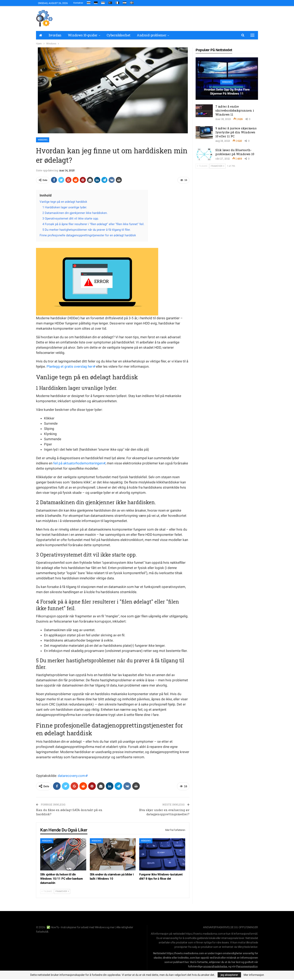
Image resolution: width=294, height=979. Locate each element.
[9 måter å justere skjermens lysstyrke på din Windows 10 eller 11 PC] (204, 132)
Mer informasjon (254, 974)
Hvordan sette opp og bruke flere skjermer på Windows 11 (227, 92)
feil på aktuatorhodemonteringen (78, 463)
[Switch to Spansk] (124, 2)
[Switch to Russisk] (88, 2)
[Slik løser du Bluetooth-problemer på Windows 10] (204, 154)
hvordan (55, 35)
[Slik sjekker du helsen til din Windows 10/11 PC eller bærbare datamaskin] (63, 854)
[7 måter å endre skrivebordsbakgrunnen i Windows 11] (204, 110)
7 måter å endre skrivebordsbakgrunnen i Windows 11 (234, 110)
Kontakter (78, 3)
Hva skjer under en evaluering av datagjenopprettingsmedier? (164, 812)
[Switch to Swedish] (132, 2)
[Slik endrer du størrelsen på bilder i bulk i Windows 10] (113, 854)
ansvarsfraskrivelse (215, 966)
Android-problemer (151, 35)
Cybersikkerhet (118, 35)
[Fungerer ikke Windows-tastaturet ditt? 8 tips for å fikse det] (162, 854)
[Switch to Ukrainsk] (103, 2)
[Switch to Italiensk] (117, 2)
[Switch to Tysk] (96, 2)
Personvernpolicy (246, 966)
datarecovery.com (71, 776)
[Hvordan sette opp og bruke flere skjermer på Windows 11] (226, 78)
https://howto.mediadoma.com (204, 933)
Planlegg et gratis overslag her (70, 366)
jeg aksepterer (229, 974)
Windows (42, 140)
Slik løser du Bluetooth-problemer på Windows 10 (234, 152)
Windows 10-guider (82, 35)
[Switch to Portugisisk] (110, 2)
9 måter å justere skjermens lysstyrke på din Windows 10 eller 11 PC (236, 132)
